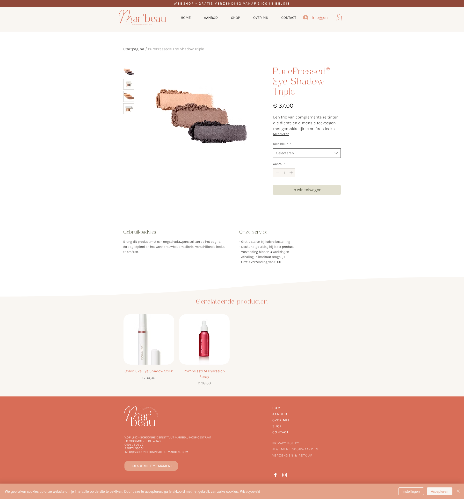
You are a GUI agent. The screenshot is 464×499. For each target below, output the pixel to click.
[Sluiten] (458, 491)
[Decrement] (277, 172)
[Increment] (292, 172)
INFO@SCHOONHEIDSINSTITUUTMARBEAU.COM (156, 452)
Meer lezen (281, 134)
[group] (232, 350)
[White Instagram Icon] (285, 475)
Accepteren (439, 491)
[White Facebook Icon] (275, 475)
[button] (339, 17)
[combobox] (307, 153)
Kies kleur (282, 144)
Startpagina (133, 49)
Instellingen (411, 491)
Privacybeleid (250, 491)
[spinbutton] (284, 172)
